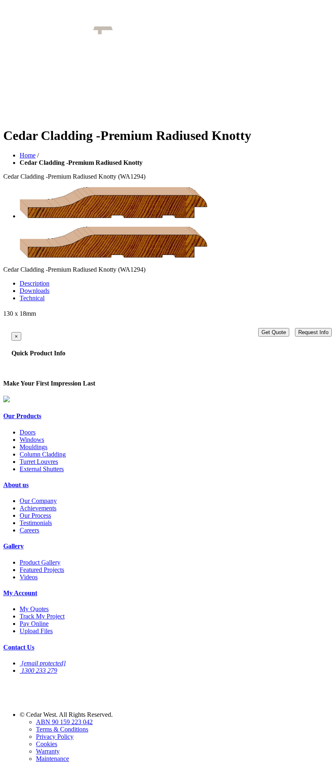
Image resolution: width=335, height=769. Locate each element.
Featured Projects (42, 569)
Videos (29, 577)
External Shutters (42, 468)
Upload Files (36, 630)
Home (28, 155)
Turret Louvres (39, 461)
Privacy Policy (55, 736)
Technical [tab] (32, 298)
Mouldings (33, 446)
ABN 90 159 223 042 (64, 721)
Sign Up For (34, 684)
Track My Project (42, 616)
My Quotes (34, 608)
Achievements (38, 508)
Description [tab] (34, 283)
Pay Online (34, 623)
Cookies (46, 743)
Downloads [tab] (34, 290)
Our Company (38, 500)
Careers (29, 530)
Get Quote (273, 332)
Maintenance (52, 758)
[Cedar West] (136, 32)
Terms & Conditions (62, 729)
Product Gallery (40, 562)
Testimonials (36, 522)
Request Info (313, 332)
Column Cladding (43, 454)
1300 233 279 (39, 670)
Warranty (48, 751)
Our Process (35, 515)
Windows (32, 439)
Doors (28, 432)
